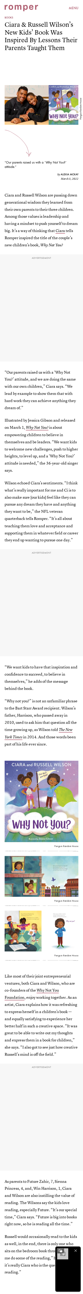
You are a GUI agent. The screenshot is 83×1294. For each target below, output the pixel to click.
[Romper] (21, 8)
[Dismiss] (75, 1250)
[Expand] (60, 1250)
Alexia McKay (69, 174)
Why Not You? (37, 427)
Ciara (60, 230)
